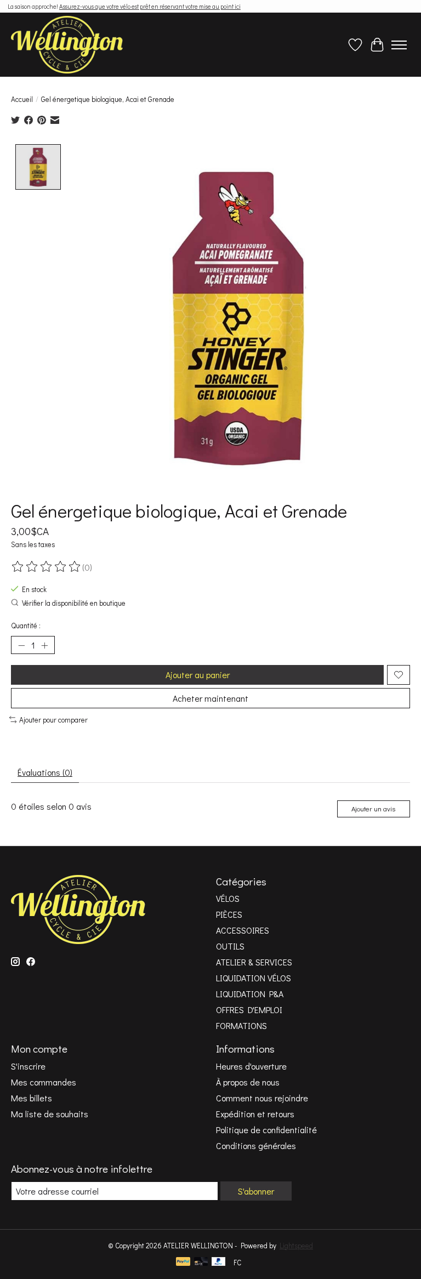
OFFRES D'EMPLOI (249, 1009)
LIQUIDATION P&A (249, 993)
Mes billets (31, 1098)
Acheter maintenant (210, 698)
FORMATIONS (241, 1025)
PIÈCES (229, 914)
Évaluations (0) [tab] (45, 772)
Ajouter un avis (373, 808)
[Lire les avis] (46, 566)
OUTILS (230, 946)
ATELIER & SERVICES (254, 962)
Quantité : (26, 625)
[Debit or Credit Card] (201, 1262)
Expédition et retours (255, 1113)
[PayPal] (183, 1262)
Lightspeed (296, 1245)
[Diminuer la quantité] (21, 645)
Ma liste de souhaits (49, 1113)
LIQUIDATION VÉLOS (253, 978)
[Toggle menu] (399, 45)
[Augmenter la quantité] (44, 645)
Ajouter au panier (198, 674)
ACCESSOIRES (242, 930)
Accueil (22, 99)
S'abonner (256, 1191)
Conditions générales (256, 1145)
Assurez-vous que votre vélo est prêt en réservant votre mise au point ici (150, 6)
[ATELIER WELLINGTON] (67, 44)
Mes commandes (43, 1082)
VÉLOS (228, 898)
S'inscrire (28, 1066)
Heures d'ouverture (251, 1066)
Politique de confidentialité (266, 1129)
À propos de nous (248, 1082)
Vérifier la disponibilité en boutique (74, 603)
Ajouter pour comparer (53, 720)
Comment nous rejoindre (262, 1098)
